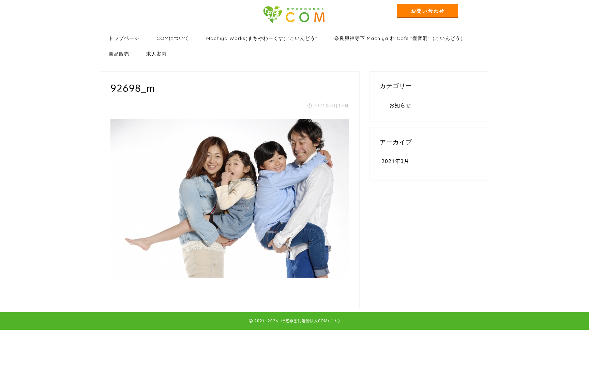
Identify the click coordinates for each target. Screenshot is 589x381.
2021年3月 (395, 161)
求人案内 (156, 54)
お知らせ (400, 105)
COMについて (172, 38)
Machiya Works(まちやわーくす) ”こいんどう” (261, 38)
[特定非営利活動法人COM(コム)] (294, 23)
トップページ (124, 38)
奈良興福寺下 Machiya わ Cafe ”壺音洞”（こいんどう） (400, 38)
